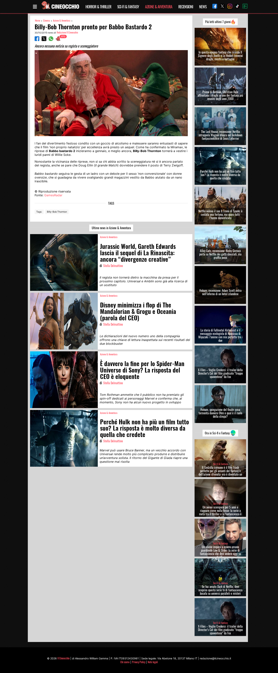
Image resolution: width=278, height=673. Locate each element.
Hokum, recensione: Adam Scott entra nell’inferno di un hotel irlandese (220, 292)
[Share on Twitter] (44, 40)
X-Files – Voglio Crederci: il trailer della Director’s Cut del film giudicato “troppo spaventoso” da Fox (220, 373)
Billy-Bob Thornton (57, 211)
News (203, 6)
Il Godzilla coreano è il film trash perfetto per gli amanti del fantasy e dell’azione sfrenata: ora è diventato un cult (220, 472)
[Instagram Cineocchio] (228, 6)
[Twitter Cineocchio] (221, 6)
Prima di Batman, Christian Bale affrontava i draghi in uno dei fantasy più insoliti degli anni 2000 (220, 95)
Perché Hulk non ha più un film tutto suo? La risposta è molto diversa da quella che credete (220, 174)
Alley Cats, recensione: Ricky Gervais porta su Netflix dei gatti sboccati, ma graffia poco (220, 254)
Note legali (153, 662)
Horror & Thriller (98, 6)
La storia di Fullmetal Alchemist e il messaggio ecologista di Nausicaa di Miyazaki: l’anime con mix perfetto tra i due (220, 335)
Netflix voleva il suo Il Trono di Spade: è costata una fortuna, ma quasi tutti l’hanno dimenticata (220, 214)
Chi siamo (125, 662)
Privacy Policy (138, 662)
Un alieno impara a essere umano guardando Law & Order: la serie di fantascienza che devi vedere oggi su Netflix (220, 552)
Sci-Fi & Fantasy (128, 6)
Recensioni (185, 6)
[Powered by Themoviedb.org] (243, 6)
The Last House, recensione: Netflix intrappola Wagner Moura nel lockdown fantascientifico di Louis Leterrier (220, 135)
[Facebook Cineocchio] (213, 6)
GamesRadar (53, 195)
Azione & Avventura (158, 6)
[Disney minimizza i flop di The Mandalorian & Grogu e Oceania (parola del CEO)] (64, 321)
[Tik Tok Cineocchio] (236, 6)
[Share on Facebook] (37, 40)
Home (37, 20)
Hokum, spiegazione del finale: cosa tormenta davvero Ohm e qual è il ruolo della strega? (220, 413)
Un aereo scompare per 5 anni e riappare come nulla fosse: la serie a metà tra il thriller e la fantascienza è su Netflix (220, 512)
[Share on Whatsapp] (51, 40)
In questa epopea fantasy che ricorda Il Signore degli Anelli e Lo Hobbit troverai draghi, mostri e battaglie (220, 55)
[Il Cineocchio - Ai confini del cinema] (60, 6)
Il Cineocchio (63, 658)
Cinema (46, 20)
